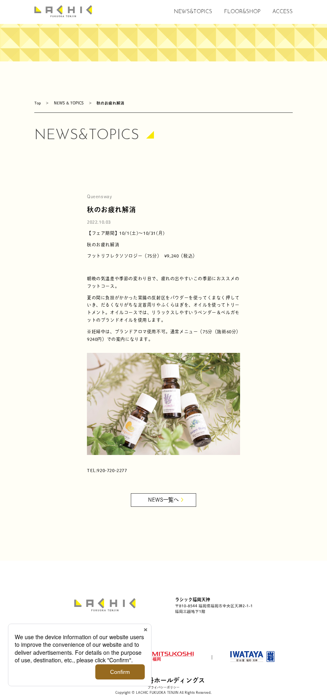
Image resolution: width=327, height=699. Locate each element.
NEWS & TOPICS (69, 103)
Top (37, 103)
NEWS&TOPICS (193, 11)
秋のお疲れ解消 (110, 103)
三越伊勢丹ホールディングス (163, 680)
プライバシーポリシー (163, 687)
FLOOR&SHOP (242, 11)
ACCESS (282, 11)
